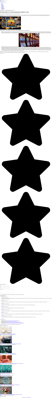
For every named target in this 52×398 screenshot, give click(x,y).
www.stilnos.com (28, 397)
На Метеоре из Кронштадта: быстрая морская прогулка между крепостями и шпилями (10, 343)
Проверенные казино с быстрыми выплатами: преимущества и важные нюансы (9, 384)
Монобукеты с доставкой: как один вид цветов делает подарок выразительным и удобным (11, 394)
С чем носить (3, 6)
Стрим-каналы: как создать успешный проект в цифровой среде (7, 353)
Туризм (2, 7)
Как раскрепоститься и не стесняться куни (12, 321)
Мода (2, 3)
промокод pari (5, 324)
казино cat (19, 15)
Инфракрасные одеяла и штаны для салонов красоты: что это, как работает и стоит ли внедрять (11, 363)
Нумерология (3, 8)
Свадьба (2, 4)
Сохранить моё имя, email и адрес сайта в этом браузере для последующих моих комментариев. (12, 294)
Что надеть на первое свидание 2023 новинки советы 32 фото (15, 322)
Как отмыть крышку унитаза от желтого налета (13, 320)
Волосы (2, 5)
